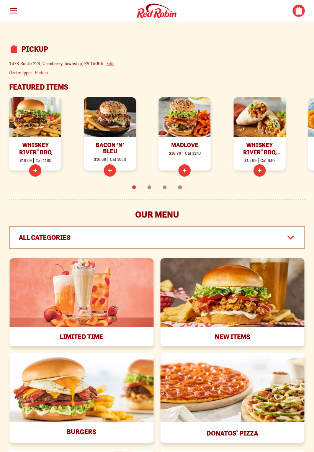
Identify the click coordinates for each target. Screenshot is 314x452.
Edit (110, 63)
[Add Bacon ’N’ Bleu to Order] (110, 170)
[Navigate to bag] (299, 11)
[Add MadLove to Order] (184, 170)
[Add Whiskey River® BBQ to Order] (35, 170)
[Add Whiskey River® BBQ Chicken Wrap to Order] (259, 170)
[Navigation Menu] (13, 10)
